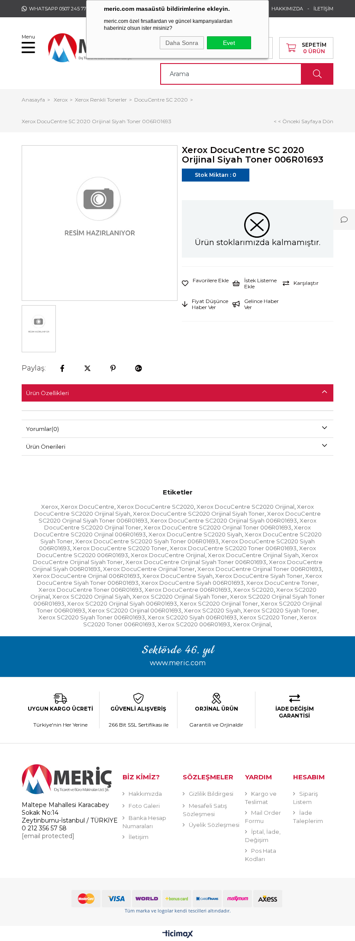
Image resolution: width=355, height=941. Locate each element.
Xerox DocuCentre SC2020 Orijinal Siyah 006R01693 (223, 520)
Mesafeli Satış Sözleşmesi (205, 809)
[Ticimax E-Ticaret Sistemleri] (177, 934)
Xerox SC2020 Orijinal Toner (219, 603)
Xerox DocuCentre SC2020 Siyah (195, 534)
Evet (229, 42)
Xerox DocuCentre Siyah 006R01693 (192, 582)
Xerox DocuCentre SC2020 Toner (120, 548)
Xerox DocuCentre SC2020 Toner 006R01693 (233, 548)
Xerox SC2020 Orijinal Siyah (91, 596)
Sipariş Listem (305, 797)
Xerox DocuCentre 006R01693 (188, 589)
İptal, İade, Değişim (263, 835)
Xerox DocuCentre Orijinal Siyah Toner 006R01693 (196, 561)
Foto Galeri (144, 805)
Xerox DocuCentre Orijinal (168, 555)
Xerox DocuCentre (87, 506)
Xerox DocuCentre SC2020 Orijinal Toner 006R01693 (217, 527)
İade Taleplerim (308, 816)
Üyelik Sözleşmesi (214, 824)
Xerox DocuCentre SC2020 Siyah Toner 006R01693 (147, 541)
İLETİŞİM (323, 9)
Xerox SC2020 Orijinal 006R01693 (134, 610)
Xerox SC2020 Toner (268, 617)
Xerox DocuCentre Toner (281, 582)
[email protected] (48, 836)
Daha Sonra (181, 42)
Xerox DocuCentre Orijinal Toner (149, 568)
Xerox (49, 506)
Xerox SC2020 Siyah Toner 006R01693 (92, 617)
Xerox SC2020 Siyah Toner (280, 610)
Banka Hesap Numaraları (144, 821)
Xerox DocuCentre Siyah (177, 575)
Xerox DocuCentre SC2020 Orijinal (245, 506)
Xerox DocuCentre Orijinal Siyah (253, 555)
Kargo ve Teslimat (261, 797)
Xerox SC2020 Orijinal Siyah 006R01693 (122, 603)
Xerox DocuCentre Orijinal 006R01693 (86, 575)
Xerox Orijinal (252, 624)
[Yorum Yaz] (344, 219)
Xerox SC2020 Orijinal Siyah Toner (179, 596)
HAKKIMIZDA (287, 9)
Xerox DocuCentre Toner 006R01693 (90, 589)
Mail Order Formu (263, 816)
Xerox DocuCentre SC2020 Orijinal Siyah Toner (199, 513)
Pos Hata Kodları (260, 854)
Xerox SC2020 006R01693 (194, 624)
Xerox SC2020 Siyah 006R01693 (192, 617)
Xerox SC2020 (253, 589)
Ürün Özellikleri (47, 392)
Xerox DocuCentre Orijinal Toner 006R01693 (259, 568)
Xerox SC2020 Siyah (212, 610)
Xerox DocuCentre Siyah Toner (259, 575)
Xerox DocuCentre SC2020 (155, 506)
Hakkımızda (145, 793)
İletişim (138, 836)
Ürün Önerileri (45, 446)
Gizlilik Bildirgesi (211, 793)
